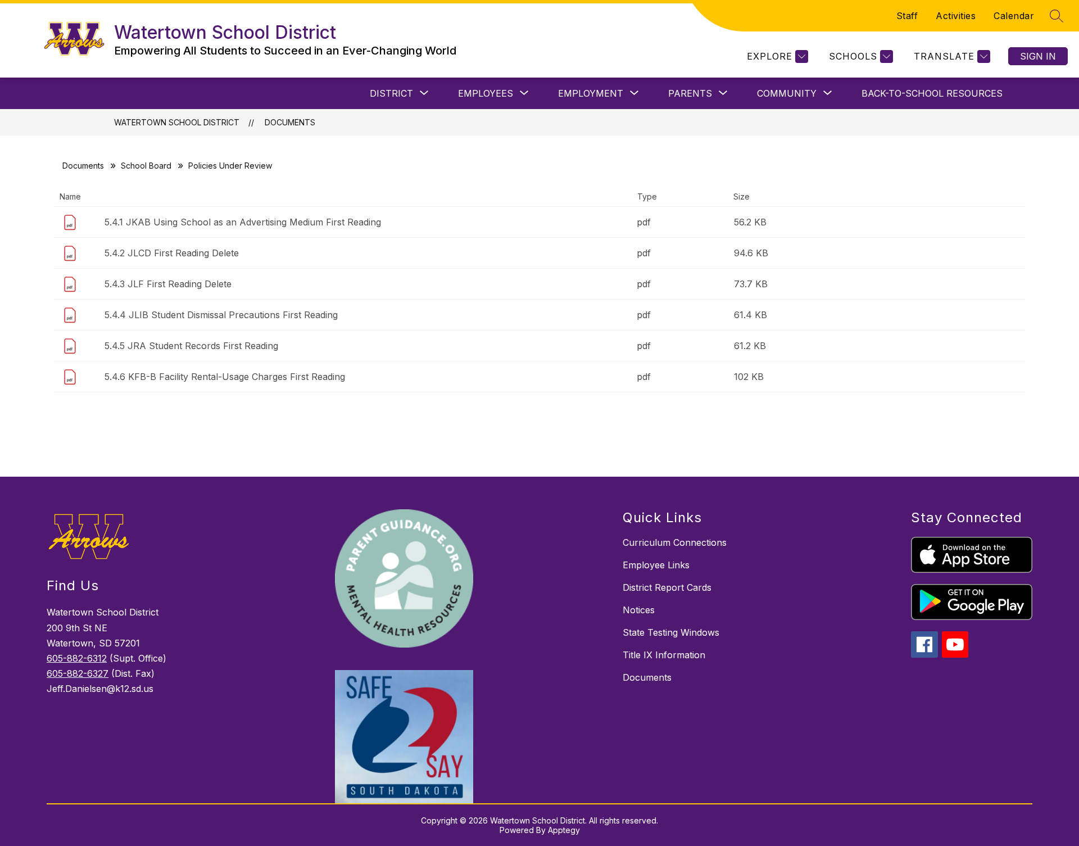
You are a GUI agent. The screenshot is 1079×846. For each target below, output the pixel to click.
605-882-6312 (77, 658)
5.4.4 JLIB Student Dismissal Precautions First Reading (221, 314)
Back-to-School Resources (932, 93)
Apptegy (564, 830)
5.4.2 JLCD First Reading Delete (172, 253)
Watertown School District (176, 122)
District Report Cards (667, 587)
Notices (639, 610)
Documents (290, 122)
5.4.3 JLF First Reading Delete (168, 283)
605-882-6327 (77, 673)
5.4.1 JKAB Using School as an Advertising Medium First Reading (243, 222)
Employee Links (656, 565)
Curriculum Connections (675, 542)
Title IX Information (664, 654)
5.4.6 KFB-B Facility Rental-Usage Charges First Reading (225, 376)
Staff (907, 15)
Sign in (1038, 56)
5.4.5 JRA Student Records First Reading (191, 345)
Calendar (1014, 15)
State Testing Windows (671, 632)
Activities (956, 15)
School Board (146, 165)
